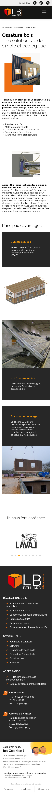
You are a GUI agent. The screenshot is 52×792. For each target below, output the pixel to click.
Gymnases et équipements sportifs (28, 627)
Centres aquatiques (20, 619)
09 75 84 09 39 (22, 727)
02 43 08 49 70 (22, 703)
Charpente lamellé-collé (22, 650)
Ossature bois (17, 658)
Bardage (14, 662)
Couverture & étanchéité (22, 654)
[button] (12, 555)
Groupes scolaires (19, 623)
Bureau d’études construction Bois (28, 684)
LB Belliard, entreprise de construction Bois (21, 678)
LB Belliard (6, 27)
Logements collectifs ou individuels (28, 614)
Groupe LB (24, 3)
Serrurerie (14, 645)
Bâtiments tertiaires (20, 610)
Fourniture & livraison (21, 641)
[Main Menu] (44, 12)
